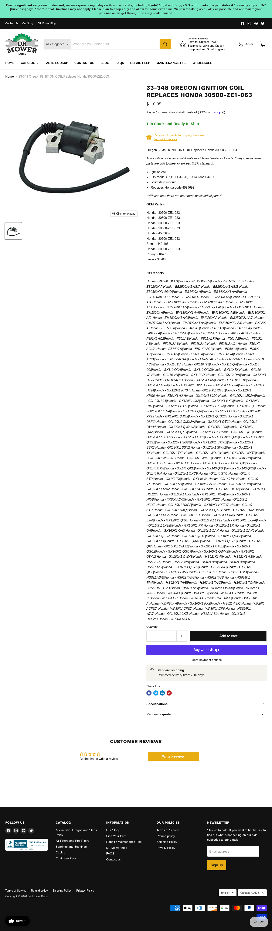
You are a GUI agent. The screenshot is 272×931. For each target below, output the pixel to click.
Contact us (84, 63)
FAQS (120, 63)
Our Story (27, 23)
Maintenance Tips (171, 63)
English (225, 892)
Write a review (173, 756)
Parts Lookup (56, 63)
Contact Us (11, 23)
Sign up (217, 865)
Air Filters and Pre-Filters (72, 840)
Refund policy (166, 836)
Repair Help (140, 63)
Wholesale (202, 63)
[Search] (165, 44)
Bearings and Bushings (71, 846)
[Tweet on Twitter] (155, 693)
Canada (250, 892)
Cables (60, 852)
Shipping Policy (167, 841)
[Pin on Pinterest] (169, 693)
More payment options (206, 659)
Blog (105, 63)
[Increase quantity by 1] (182, 636)
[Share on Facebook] (149, 693)
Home (9, 63)
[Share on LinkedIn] (162, 693)
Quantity (151, 626)
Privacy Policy (166, 847)
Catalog (28, 63)
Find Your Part (116, 836)
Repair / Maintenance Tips (124, 841)
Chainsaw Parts (66, 858)
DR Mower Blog (46, 23)
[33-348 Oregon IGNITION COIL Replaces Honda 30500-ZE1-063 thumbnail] (13, 230)
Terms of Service (168, 830)
